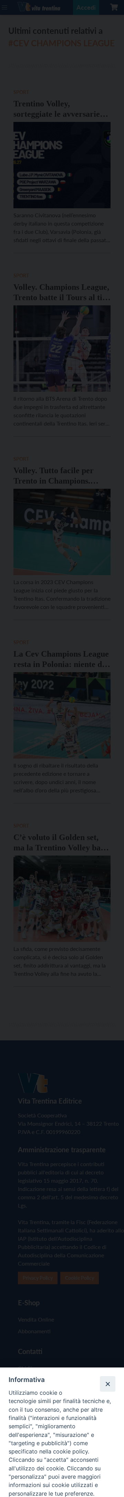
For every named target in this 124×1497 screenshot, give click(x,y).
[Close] (107, 1383)
